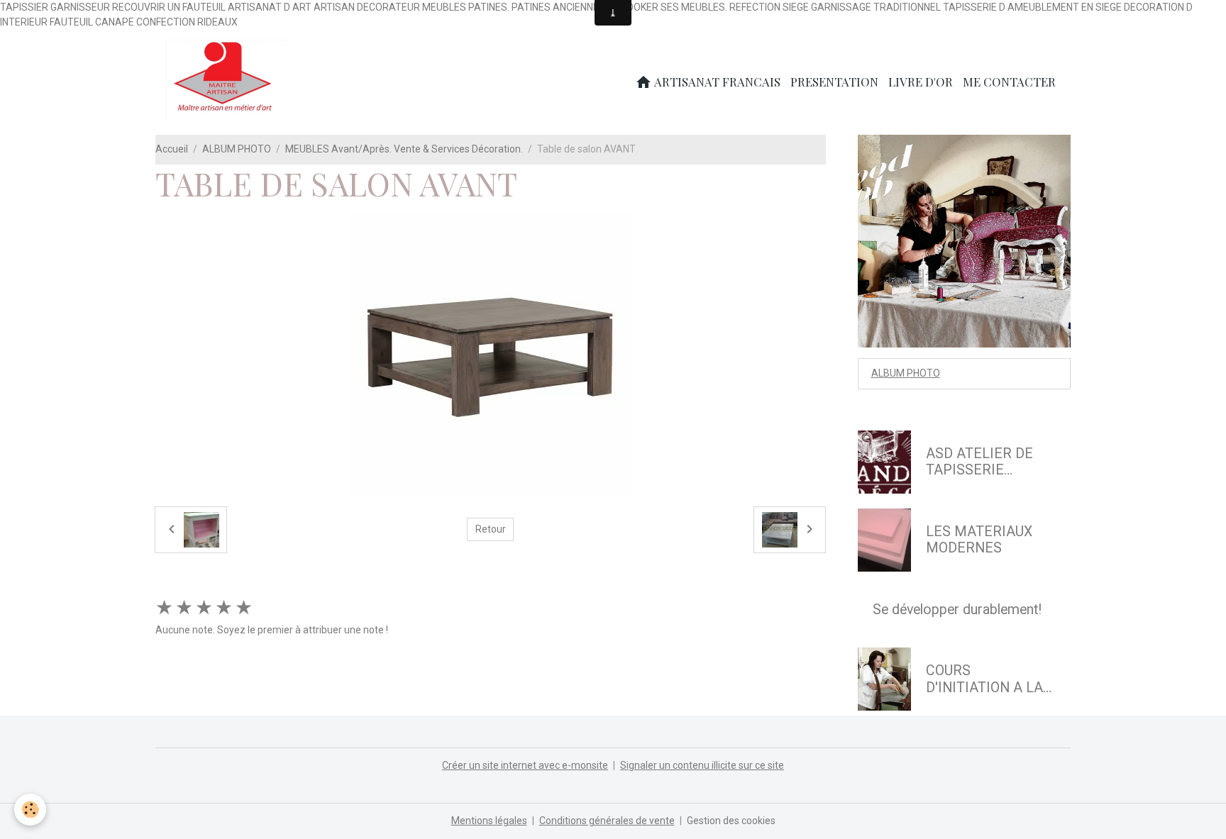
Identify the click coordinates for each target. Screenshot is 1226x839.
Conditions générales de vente (607, 820)
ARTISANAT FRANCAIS (716, 81)
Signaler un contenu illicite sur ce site (702, 765)
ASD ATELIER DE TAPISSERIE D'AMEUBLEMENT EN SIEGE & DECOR (987, 462)
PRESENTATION (834, 81)
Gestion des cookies (731, 820)
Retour (490, 529)
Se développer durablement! (957, 609)
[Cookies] (30, 810)
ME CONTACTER (1009, 81)
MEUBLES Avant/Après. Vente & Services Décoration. (404, 149)
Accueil (171, 149)
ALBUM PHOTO (236, 149)
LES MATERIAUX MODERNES (979, 540)
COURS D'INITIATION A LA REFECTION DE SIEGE (984, 679)
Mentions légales (489, 820)
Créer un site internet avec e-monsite (525, 765)
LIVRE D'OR (920, 81)
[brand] (228, 82)
